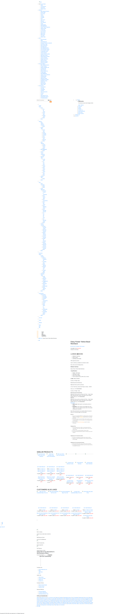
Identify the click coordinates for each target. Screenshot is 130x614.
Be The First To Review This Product (77, 346)
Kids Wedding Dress (45, 47)
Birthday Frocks (59, 601)
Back (44, 117)
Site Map (38, 606)
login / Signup (81, 105)
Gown (42, 23)
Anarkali (42, 16)
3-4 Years (41, 470)
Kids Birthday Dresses (45, 49)
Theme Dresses (44, 52)
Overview (80, 106)
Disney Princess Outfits (45, 53)
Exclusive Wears (42, 63)
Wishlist (79, 108)
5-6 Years (41, 471)
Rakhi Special (43, 69)
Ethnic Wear (43, 12)
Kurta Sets (43, 13)
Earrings (42, 88)
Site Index (41, 571)
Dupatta (42, 90)
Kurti (42, 18)
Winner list (41, 579)
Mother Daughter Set (45, 67)
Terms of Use (41, 587)
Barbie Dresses (44, 60)
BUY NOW (39, 466)
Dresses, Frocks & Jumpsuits (46, 43)
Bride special (43, 83)
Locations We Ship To (43, 592)
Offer (42, 5)
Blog (40, 570)
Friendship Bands (44, 97)
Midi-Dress (43, 34)
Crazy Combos (44, 66)
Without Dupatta (46, 602)
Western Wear (43, 28)
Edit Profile (80, 112)
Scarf (42, 94)
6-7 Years (89, 512)
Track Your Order (42, 578)
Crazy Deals (43, 3)
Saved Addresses (81, 111)
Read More (73, 402)
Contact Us (80, 109)
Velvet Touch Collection (45, 27)
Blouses (42, 21)
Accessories (41, 85)
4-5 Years (89, 511)
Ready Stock (43, 8)
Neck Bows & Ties (44, 95)
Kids (40, 38)
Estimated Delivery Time (43, 593)
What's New (43, 36)
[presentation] (37, 486)
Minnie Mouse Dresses (45, 56)
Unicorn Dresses (44, 57)
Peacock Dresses (44, 62)
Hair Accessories (44, 91)
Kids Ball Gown (44, 46)
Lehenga (42, 17)
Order (40, 320)
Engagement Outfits (45, 79)
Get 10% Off (2, 526)
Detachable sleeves (44, 96)
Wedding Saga (43, 75)
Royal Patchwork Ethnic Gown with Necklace (41, 478)
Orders (79, 107)
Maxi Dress (43, 33)
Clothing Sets (43, 68)
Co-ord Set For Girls (45, 50)
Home (41, 338)
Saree (42, 14)
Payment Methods (42, 591)
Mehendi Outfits (44, 78)
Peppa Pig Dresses (44, 58)
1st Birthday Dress (44, 51)
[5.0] (50, 459)
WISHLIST (43, 466)
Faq (39, 573)
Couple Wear (43, 72)
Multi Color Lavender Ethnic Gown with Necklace (51, 478)
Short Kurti (43, 19)
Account (40, 317)
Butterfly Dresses (44, 61)
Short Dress (43, 32)
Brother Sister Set (44, 71)
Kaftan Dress (43, 24)
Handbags (43, 89)
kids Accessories (44, 45)
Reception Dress (44, 80)
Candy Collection (40, 601)
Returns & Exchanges (43, 584)
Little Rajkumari (44, 41)
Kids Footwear (43, 39)
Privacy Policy (41, 586)
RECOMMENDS (44, 25)
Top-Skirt (43, 35)
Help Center (41, 577)
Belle (42, 40)
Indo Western (43, 22)
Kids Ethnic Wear (44, 44)
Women (40, 10)
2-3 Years (91, 509)
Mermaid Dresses (44, 55)
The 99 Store (43, 6)
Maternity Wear (66, 602)
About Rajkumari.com (43, 569)
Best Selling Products (45, 11)
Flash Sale (43, 7)
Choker (42, 93)
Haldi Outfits (43, 77)
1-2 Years (41, 468)
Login (51, 101)
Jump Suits (43, 29)
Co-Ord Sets (43, 30)
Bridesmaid (43, 82)
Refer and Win (81, 113)
